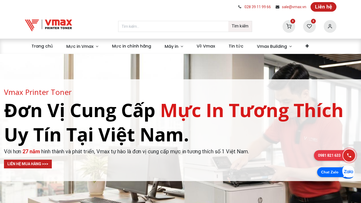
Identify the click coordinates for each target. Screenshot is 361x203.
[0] (289, 26)
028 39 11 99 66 (257, 7)
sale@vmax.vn (294, 7)
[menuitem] (42, 46)
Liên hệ (323, 7)
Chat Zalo (330, 172)
